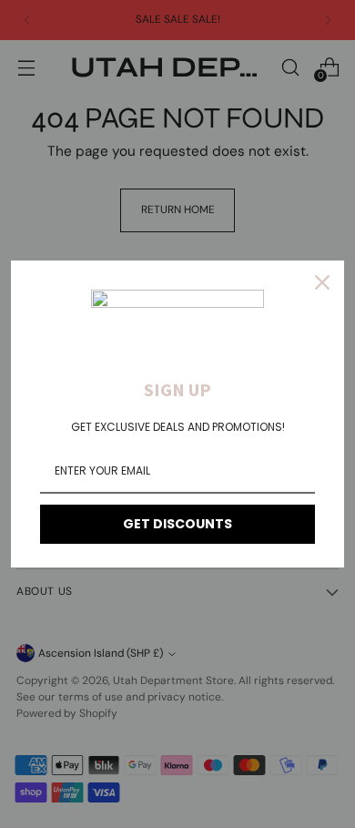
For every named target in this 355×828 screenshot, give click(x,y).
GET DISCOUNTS (177, 524)
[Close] (322, 282)
